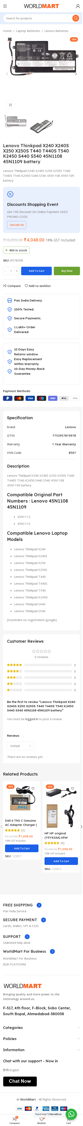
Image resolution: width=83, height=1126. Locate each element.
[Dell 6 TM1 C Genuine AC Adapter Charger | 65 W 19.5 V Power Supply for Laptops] (21, 800)
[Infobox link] (22, 905)
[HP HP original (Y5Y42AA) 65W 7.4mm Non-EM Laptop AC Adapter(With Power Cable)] (61, 806)
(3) (23, 830)
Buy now (67, 271)
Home (7, 31)
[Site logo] (41, 6)
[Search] (75, 18)
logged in (31, 719)
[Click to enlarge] (10, 104)
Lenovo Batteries (56, 31)
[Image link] (22, 986)
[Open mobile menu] (5, 6)
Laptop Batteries (28, 31)
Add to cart (36, 271)
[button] (7, 74)
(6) (62, 842)
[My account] (78, 6)
